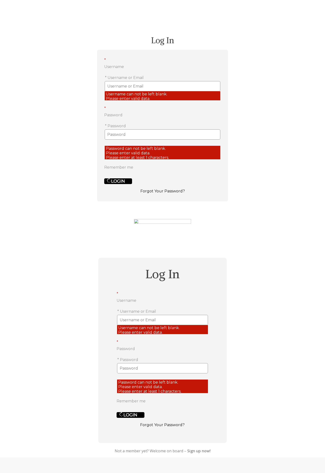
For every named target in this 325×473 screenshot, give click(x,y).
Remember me (118, 167)
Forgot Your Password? (162, 191)
